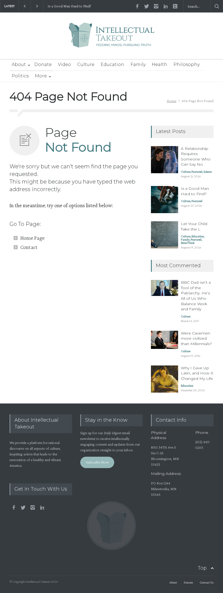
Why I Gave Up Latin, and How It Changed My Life (197, 373)
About (19, 64)
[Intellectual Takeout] (111, 38)
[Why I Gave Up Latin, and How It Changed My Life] (164, 379)
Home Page (32, 238)
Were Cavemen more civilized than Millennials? (196, 338)
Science (207, 172)
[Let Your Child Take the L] (164, 234)
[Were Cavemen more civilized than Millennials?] (164, 340)
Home (171, 101)
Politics (20, 75)
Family (138, 64)
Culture (85, 64)
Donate (43, 64)
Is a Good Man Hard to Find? (69, 6)
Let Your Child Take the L (194, 226)
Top (202, 568)
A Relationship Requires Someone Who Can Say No (195, 156)
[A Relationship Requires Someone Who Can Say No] (164, 159)
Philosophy (187, 64)
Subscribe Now (97, 462)
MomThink (187, 243)
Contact (29, 247)
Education (112, 64)
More (41, 75)
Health (159, 64)
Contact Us (206, 582)
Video (64, 64)
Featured (196, 172)
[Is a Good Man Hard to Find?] (164, 199)
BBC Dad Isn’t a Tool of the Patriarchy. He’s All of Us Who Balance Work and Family (196, 295)
